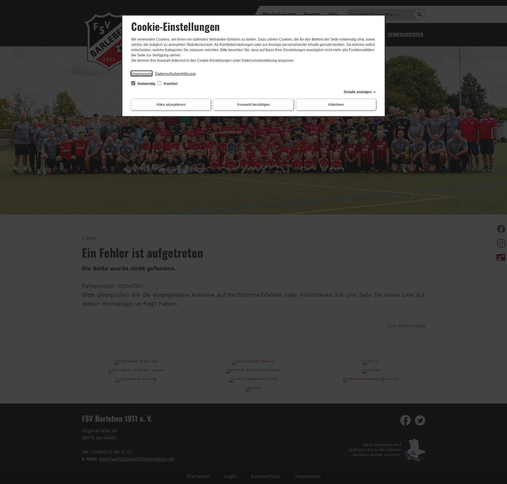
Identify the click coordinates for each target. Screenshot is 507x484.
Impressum (141, 73)
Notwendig (146, 84)
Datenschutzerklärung (175, 73)
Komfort (170, 84)
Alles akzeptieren (170, 105)
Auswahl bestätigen (253, 105)
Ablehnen (336, 105)
